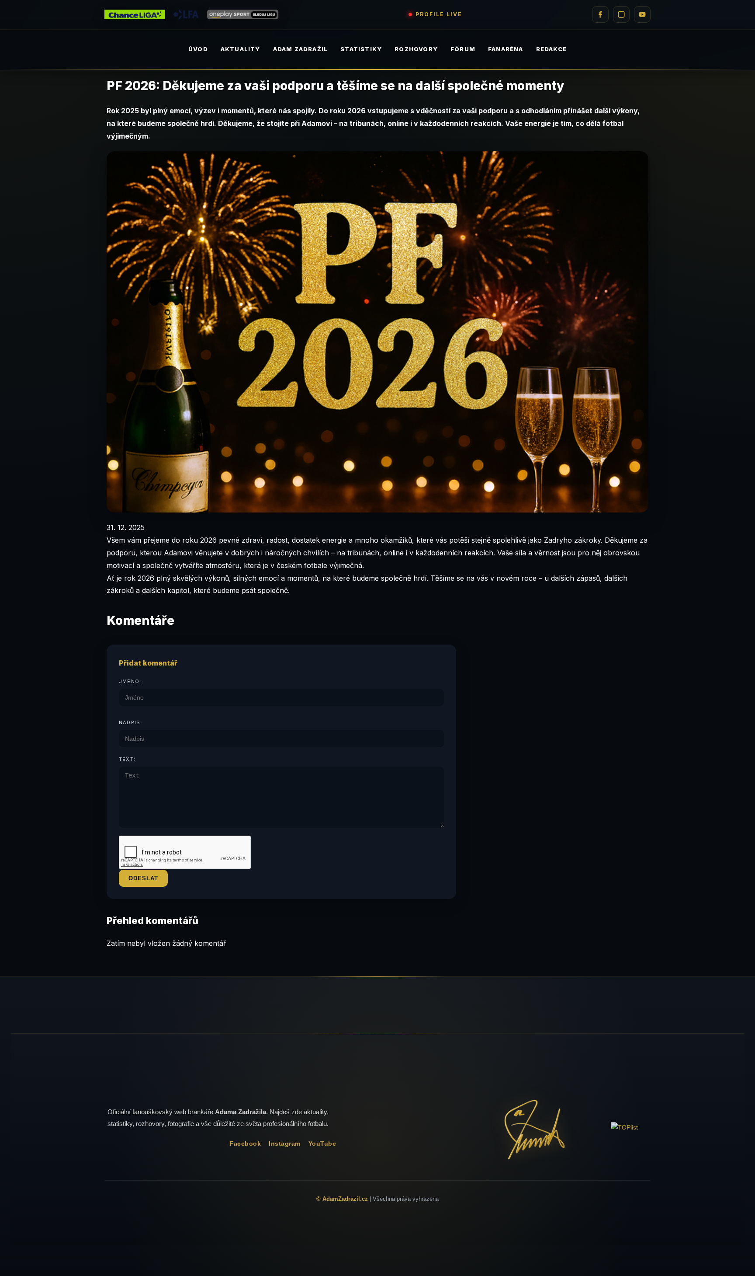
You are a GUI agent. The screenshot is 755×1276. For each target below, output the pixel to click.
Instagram (285, 1143)
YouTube (322, 1143)
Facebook (245, 1143)
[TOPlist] (624, 1127)
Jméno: (130, 681)
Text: (127, 759)
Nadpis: (130, 722)
